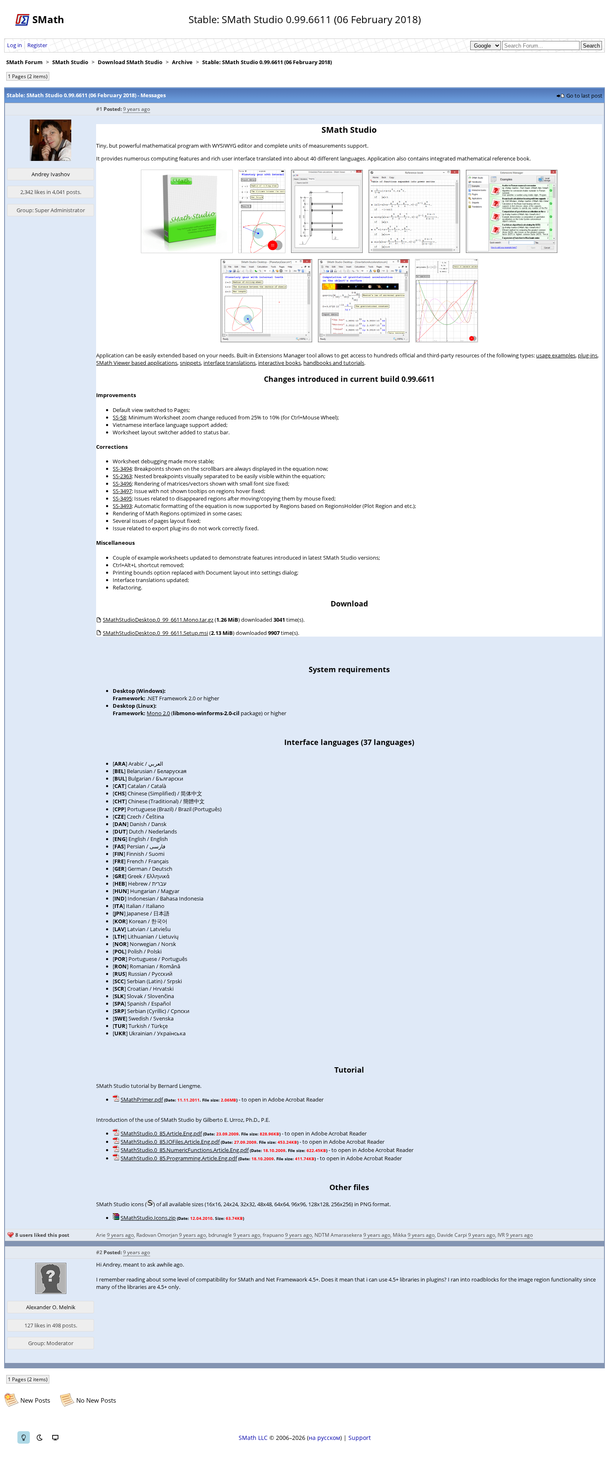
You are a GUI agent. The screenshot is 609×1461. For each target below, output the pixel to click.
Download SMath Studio (130, 62)
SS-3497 (122, 491)
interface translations (229, 362)
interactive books (279, 362)
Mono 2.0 (158, 713)
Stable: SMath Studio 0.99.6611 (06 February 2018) (267, 62)
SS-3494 (122, 468)
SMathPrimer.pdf (142, 1099)
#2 (99, 1252)
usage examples (555, 355)
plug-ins (587, 355)
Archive (182, 62)
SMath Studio (70, 62)
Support (359, 1438)
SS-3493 (122, 506)
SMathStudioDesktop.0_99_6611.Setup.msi (155, 633)
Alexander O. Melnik (50, 1307)
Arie (101, 1234)
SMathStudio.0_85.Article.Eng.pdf (161, 1133)
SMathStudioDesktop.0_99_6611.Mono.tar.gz (158, 619)
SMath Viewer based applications (136, 362)
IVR (501, 1234)
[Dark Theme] (39, 1437)
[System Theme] (55, 1437)
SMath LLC (253, 1438)
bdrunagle (220, 1234)
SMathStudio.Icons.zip (148, 1217)
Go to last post (584, 95)
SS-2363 (122, 476)
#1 (99, 109)
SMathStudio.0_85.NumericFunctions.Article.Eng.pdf (185, 1150)
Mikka (399, 1234)
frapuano (273, 1234)
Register (37, 45)
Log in (14, 45)
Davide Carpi (452, 1234)
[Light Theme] (23, 1437)
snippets (190, 362)
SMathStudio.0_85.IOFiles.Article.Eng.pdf (170, 1141)
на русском (324, 1438)
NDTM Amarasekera (338, 1234)
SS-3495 (122, 498)
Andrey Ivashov (50, 174)
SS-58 (119, 417)
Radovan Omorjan (157, 1234)
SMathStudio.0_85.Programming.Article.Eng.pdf (179, 1158)
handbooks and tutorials (333, 362)
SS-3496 (122, 483)
